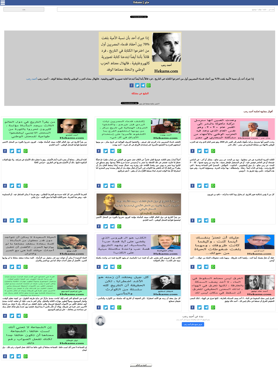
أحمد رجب (31, 78)
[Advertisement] (139, 24)
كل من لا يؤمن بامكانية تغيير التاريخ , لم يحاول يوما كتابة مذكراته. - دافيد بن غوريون (240, 194)
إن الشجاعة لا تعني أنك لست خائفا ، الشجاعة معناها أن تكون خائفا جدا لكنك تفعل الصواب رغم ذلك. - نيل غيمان (44, 348)
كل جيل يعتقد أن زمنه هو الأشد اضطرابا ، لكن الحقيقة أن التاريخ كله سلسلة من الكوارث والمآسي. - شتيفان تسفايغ (138, 299)
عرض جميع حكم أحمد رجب (193, 324)
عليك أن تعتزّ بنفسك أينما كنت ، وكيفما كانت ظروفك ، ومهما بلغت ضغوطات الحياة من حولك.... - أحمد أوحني (232, 259)
